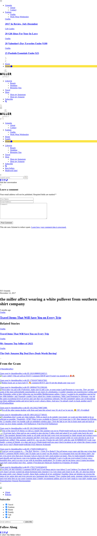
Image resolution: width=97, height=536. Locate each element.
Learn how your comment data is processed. (48, 227)
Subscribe (9, 164)
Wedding (13, 150)
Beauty (13, 148)
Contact (13, 128)
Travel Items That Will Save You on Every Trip (30, 449)
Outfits (7, 19)
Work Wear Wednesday (19, 134)
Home (7, 137)
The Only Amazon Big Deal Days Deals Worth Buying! (28, 485)
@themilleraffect (6, 501)
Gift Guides (9, 29)
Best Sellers (9, 168)
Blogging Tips (15, 152)
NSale (7, 141)
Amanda (8, 123)
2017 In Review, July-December (21, 24)
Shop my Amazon (17, 161)
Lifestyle (8, 145)
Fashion (8, 130)
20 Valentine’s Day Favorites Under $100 (26, 43)
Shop (7, 157)
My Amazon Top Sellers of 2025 (16, 475)
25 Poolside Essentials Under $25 (22, 53)
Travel (7, 155)
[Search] (26, 177)
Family (8, 139)
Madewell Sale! (11, 170)
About (12, 125)
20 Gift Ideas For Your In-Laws (21, 33)
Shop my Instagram (18, 159)
